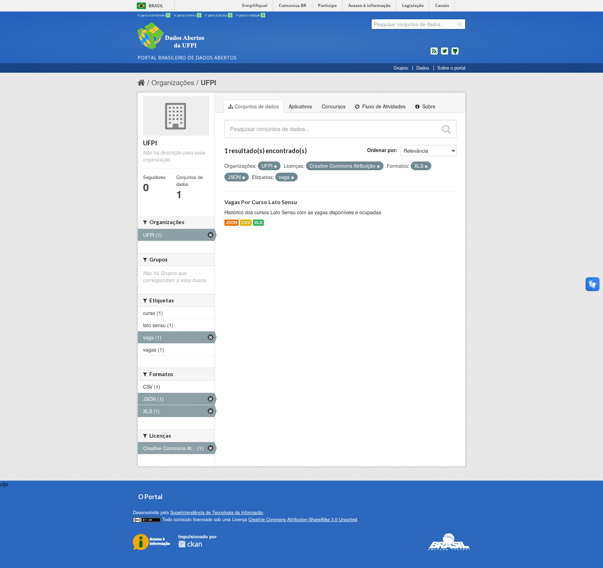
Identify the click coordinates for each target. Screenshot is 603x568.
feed (434, 54)
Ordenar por (381, 149)
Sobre (428, 106)
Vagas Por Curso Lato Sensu (260, 202)
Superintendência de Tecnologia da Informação (216, 512)
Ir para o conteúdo (153, 15)
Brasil (156, 6)
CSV (245, 222)
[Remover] (275, 166)
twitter (444, 54)
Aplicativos (300, 106)
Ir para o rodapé (250, 15)
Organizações (172, 82)
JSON (231, 222)
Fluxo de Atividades (383, 106)
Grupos (401, 68)
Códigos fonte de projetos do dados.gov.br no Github (455, 54)
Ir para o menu (187, 15)
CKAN (190, 544)
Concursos (333, 106)
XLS (258, 222)
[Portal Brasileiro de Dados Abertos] (212, 37)
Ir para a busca (218, 15)
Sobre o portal (451, 68)
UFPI (208, 82)
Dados (422, 68)
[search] (459, 24)
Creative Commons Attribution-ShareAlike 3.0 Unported (302, 519)
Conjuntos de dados (256, 106)
